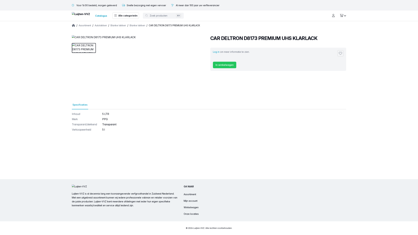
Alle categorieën (127, 15)
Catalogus (101, 15)
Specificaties (80, 104)
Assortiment (190, 194)
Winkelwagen (191, 207)
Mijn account (190, 200)
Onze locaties (191, 213)
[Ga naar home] (81, 15)
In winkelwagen (225, 64)
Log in (216, 51)
